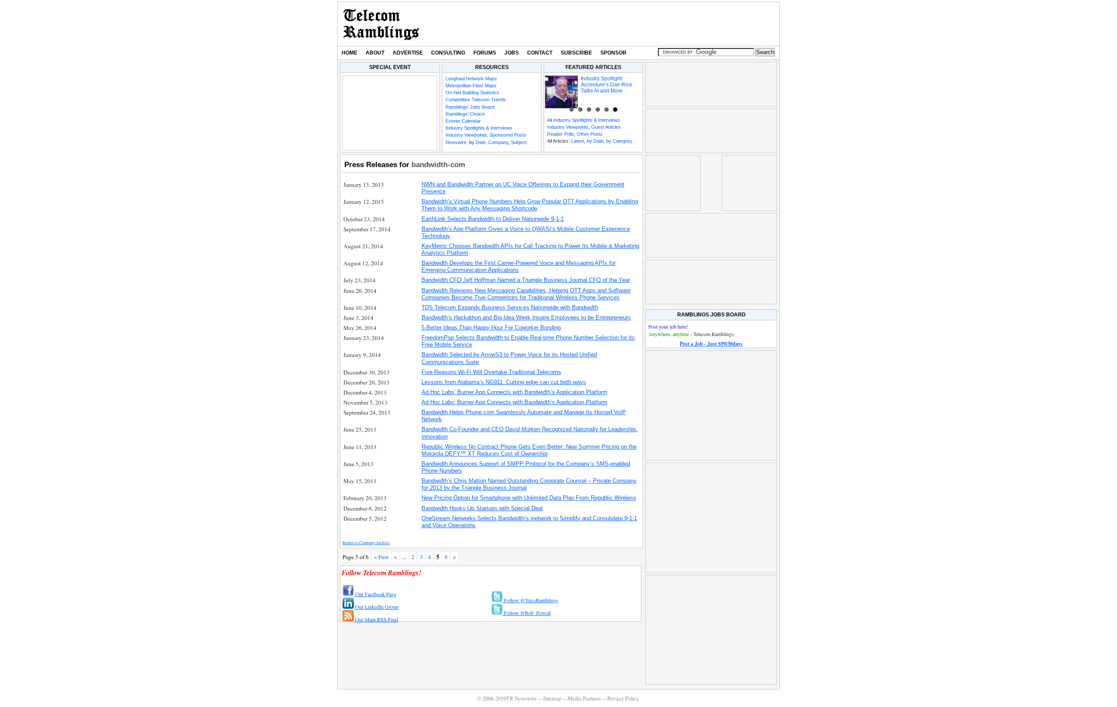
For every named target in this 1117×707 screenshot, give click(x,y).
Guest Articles (606, 127)
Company (498, 142)
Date (481, 142)
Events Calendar (463, 121)
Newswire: (456, 142)
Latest (577, 141)
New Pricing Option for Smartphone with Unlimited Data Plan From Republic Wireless (528, 497)
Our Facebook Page (375, 593)
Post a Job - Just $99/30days (711, 343)
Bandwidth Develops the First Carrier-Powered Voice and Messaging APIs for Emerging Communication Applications (518, 266)
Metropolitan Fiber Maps (471, 85)
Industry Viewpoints (466, 134)
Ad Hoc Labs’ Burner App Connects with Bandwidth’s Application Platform (514, 392)
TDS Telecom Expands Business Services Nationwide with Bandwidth (509, 307)
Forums (484, 53)
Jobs (511, 53)
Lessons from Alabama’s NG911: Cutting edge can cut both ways (503, 382)
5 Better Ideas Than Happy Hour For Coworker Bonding (491, 327)
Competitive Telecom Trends (475, 99)
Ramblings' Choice (465, 114)
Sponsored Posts (508, 134)
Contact (539, 53)
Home (349, 53)
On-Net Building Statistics (472, 92)
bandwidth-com (438, 164)
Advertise (408, 53)
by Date (595, 141)
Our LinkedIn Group (376, 606)
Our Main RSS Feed (376, 619)
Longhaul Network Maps (471, 78)
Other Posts (590, 134)
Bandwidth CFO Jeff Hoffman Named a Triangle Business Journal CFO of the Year (525, 280)
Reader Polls (560, 134)
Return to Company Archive (366, 543)
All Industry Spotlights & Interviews (583, 120)
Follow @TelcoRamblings (530, 600)
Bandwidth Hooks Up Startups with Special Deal (482, 508)
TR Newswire (381, 24)
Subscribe (576, 53)
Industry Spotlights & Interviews (478, 127)
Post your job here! (668, 326)
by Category (619, 141)
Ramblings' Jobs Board (469, 107)
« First (381, 557)
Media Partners (584, 698)
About (375, 53)
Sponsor (613, 53)
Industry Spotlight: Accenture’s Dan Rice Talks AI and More (606, 85)
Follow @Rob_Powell (527, 612)
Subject (519, 142)
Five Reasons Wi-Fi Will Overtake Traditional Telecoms (491, 372)
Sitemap (552, 698)
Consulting (448, 53)
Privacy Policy (623, 698)
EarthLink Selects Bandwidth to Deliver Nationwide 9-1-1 (492, 219)
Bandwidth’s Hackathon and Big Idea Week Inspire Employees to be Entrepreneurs (526, 317)
